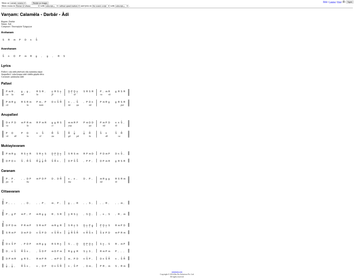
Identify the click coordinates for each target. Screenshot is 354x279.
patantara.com (177, 272)
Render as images (40, 3)
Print (339, 2)
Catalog (332, 2)
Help (325, 2)
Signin (349, 2)
